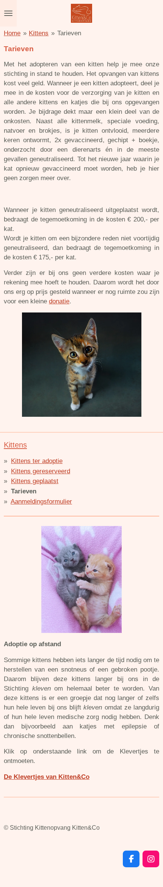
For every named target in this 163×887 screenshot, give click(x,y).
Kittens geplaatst (34, 481)
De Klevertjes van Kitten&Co (46, 776)
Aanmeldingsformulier (41, 501)
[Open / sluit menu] (8, 13)
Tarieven (69, 33)
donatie (59, 301)
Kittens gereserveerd (40, 471)
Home (12, 33)
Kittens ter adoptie (37, 461)
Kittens (39, 33)
